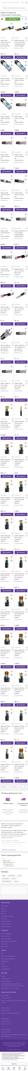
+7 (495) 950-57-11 (5, 979)
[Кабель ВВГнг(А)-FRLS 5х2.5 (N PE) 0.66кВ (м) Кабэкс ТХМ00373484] (7, 485)
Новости (3, 908)
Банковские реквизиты (7, 916)
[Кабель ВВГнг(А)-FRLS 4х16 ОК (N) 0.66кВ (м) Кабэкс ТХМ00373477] (21, 485)
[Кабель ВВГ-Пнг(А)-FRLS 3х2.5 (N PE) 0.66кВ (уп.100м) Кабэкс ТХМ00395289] (7, 409)
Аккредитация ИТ (6, 926)
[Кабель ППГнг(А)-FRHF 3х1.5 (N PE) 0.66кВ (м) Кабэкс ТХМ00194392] (21, 714)
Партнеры (4, 919)
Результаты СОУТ (6, 924)
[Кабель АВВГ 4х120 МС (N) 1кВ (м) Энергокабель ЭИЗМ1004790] (7, 219)
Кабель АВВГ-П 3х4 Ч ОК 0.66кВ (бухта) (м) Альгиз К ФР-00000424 (5, 310)
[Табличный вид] (2, 19)
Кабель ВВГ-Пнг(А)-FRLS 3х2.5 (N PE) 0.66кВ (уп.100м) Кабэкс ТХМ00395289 (6, 424)
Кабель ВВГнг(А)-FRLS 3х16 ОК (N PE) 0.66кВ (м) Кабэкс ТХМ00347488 (20, 576)
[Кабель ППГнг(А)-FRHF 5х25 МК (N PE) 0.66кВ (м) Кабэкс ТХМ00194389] (21, 752)
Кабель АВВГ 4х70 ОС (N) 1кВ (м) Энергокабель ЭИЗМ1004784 (5, 271)
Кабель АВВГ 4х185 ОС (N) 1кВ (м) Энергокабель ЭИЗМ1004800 (5, 157)
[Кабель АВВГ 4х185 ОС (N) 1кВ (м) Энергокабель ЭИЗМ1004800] (7, 142)
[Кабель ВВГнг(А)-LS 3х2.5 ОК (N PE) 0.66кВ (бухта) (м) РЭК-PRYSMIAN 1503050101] (21, 28)
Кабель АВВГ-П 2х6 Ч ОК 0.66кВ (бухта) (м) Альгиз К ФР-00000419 (19, 310)
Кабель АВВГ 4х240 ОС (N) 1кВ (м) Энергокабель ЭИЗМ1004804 (19, 119)
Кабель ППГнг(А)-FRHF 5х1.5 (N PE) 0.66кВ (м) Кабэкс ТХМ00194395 (20, 691)
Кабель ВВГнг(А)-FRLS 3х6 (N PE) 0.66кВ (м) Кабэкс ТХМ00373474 (6, 576)
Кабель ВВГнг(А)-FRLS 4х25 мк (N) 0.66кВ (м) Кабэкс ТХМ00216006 (6, 691)
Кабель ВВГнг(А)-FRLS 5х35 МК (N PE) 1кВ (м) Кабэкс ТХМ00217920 (20, 614)
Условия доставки (6, 939)
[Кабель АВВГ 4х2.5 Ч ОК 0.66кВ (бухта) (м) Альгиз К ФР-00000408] (21, 371)
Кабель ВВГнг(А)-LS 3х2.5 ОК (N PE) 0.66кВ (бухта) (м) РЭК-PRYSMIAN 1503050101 (20, 43)
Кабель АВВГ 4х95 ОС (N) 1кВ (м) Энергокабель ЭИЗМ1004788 (20, 233)
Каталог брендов (6, 921)
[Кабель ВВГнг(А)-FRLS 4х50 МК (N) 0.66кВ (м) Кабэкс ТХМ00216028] (21, 638)
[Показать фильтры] (25, 19)
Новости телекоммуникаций (9, 956)
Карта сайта (4, 946)
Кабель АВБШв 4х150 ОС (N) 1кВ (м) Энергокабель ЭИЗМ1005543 (5, 119)
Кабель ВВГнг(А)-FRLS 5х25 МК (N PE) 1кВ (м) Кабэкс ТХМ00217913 (6, 652)
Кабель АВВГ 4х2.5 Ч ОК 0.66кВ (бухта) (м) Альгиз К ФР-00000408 (19, 386)
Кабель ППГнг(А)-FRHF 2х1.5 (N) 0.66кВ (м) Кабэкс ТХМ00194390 (6, 767)
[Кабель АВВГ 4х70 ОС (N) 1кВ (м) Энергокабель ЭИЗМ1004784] (7, 257)
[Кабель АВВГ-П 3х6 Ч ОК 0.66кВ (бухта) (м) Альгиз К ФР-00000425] (21, 257)
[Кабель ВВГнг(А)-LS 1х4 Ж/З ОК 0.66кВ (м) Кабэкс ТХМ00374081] (21, 409)
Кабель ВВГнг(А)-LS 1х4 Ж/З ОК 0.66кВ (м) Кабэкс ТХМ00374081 (20, 424)
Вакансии (3, 911)
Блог (2, 953)
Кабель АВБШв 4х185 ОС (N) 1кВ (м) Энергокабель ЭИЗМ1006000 (19, 81)
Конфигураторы (5, 969)
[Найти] (22, 2)
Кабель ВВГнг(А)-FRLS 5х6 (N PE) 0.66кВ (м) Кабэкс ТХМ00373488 (6, 462)
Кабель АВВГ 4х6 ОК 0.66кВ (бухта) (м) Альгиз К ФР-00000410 (20, 348)
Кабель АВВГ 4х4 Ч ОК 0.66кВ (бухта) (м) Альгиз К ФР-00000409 (5, 386)
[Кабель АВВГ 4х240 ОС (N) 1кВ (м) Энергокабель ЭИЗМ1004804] (21, 104)
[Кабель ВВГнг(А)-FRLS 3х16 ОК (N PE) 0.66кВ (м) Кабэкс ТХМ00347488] (21, 562)
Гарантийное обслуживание (9, 941)
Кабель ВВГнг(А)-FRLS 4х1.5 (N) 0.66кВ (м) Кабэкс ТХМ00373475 (20, 538)
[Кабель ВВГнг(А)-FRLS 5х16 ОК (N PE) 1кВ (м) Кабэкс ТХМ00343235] (7, 600)
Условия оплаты (5, 936)
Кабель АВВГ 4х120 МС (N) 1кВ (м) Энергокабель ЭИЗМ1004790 (5, 233)
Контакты (3, 913)
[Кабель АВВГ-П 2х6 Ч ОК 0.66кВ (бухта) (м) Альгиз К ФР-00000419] (21, 295)
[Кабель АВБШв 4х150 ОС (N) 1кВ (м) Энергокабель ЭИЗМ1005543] (7, 104)
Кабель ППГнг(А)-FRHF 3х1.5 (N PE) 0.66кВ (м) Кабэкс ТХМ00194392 (20, 729)
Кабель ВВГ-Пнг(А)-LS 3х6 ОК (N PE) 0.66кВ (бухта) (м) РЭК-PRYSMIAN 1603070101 (5, 43)
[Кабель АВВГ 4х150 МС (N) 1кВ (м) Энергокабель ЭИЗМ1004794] (7, 181)
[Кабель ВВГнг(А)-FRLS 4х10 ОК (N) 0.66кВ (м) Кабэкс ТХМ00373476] (7, 523)
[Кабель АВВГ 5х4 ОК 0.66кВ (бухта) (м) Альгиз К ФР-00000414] (7, 333)
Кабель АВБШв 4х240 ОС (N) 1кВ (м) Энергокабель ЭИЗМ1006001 (5, 81)
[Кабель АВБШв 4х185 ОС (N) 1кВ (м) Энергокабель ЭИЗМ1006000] (21, 66)
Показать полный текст (9, 850)
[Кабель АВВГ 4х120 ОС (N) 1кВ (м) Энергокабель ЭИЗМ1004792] (21, 181)
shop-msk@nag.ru (6, 981)
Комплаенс (4, 944)
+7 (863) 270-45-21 (5, 1010)
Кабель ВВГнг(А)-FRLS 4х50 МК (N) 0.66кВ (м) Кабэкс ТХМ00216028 (20, 652)
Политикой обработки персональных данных (13, 1059)
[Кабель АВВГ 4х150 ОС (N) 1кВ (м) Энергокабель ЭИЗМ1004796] (21, 143)
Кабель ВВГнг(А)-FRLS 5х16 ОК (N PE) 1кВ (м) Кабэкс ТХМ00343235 (6, 614)
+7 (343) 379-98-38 (5, 998)
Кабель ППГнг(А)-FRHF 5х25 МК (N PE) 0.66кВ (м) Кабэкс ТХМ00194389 (20, 767)
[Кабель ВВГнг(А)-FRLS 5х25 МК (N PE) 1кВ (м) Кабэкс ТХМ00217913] (7, 638)
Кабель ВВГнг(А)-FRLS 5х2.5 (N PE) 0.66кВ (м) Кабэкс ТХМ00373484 (6, 500)
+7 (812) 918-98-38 (5, 1032)
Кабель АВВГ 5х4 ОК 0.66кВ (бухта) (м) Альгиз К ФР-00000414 (6, 348)
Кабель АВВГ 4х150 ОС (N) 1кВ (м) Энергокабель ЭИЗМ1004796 (19, 157)
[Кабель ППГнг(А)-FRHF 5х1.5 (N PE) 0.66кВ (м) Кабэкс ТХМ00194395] (21, 676)
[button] (25, 19)
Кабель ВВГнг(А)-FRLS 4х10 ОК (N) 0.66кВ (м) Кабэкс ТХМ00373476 (6, 538)
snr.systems (4, 966)
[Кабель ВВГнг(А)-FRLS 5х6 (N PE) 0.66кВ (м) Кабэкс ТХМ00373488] (7, 447)
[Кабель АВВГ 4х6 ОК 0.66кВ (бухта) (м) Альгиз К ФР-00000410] (21, 333)
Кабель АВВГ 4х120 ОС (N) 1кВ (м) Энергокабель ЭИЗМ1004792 (19, 195)
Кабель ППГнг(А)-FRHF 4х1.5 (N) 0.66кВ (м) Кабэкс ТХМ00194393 (6, 729)
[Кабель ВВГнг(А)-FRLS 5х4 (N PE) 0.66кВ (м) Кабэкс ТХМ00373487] (21, 447)
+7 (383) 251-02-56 (5, 1021)
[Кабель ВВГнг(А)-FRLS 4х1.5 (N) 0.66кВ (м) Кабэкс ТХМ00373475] (21, 524)
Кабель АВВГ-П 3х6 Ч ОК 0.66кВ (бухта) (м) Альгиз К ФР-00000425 (19, 271)
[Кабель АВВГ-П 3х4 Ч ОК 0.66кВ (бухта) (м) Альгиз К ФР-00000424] (7, 295)
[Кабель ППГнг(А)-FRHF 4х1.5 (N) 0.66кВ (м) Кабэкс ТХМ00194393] (7, 714)
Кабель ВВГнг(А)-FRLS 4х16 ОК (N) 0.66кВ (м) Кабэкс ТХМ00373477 (20, 500)
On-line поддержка (6, 933)
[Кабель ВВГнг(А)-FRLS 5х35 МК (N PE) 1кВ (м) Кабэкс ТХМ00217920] (21, 600)
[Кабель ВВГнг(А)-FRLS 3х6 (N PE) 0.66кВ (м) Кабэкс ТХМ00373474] (7, 562)
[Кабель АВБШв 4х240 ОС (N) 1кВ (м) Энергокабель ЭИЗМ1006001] (7, 66)
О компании (4, 906)
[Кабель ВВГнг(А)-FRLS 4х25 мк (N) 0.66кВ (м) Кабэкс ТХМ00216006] (7, 676)
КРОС (2, 964)
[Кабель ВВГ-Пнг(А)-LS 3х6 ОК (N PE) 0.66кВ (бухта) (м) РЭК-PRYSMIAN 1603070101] (7, 28)
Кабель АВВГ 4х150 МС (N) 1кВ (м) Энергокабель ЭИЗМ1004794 (5, 195)
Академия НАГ (5, 961)
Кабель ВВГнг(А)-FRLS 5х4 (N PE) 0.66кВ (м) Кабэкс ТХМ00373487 (20, 462)
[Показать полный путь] (3, 6)
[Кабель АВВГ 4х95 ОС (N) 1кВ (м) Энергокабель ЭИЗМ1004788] (21, 219)
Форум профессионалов (8, 959)
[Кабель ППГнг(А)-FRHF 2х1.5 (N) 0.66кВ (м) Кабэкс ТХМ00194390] (7, 752)
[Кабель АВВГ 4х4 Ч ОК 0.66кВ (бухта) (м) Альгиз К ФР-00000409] (7, 371)
